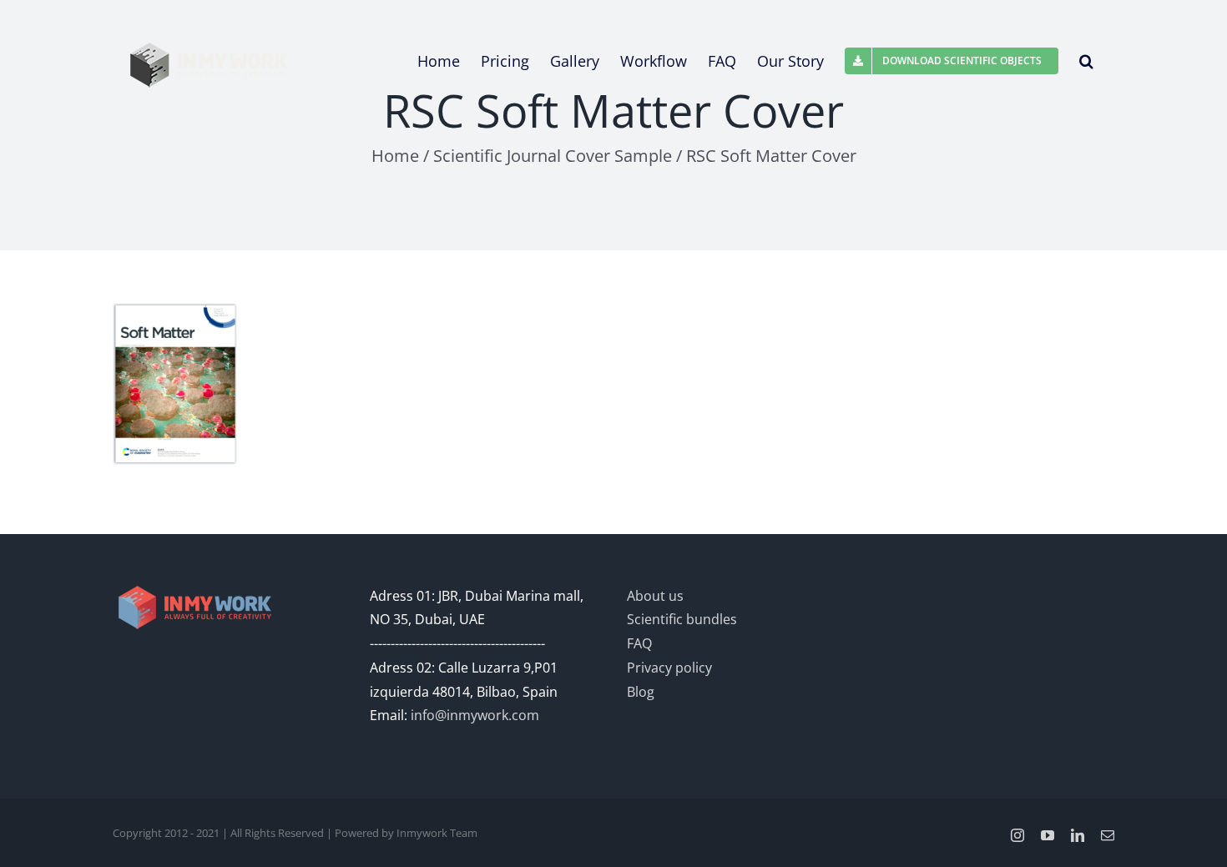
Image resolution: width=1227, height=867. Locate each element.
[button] (1086, 61)
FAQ (639, 643)
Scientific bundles (682, 619)
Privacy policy (669, 667)
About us (655, 596)
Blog (640, 692)
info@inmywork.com (475, 715)
